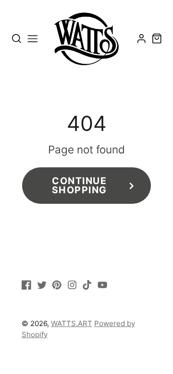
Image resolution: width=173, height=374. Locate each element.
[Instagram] (72, 285)
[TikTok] (87, 285)
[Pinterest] (57, 285)
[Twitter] (42, 285)
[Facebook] (26, 285)
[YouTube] (102, 285)
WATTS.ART (71, 323)
